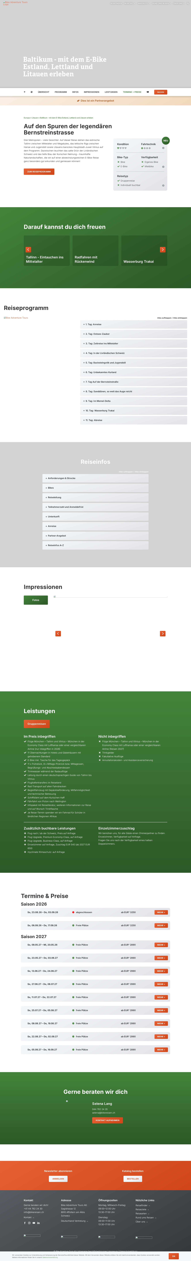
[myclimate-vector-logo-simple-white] (106, 1237)
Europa (27, 118)
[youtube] (34, 1223)
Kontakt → (29, 1217)
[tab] (37, 724)
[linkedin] (38, 1223)
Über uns (141, 1221)
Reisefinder (142, 1205)
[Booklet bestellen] (148, 92)
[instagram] (29, 1223)
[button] (188, 3)
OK (173, 1256)
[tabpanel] (95, 794)
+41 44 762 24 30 (33, 1208)
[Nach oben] (24, 92)
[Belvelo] (110, 633)
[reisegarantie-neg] (69, 1236)
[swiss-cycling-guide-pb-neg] (32, 1235)
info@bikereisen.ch (34, 1212)
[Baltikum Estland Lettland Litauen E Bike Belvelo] (16, 317)
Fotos (35, 600)
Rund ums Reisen (145, 1217)
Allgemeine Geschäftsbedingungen (92, 1251)
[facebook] (25, 1223)
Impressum (113, 1251)
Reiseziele (141, 1209)
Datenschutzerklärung (128, 1251)
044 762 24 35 (100, 1109)
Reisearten (141, 1213)
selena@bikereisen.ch (103, 1112)
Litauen (35, 118)
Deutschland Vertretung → (74, 1221)
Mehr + (161, 912)
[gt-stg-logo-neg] (144, 1237)
